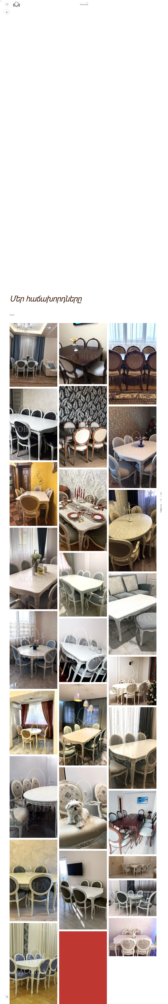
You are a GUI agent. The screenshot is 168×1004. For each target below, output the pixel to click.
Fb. (161, 499)
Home (12, 315)
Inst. (161, 493)
